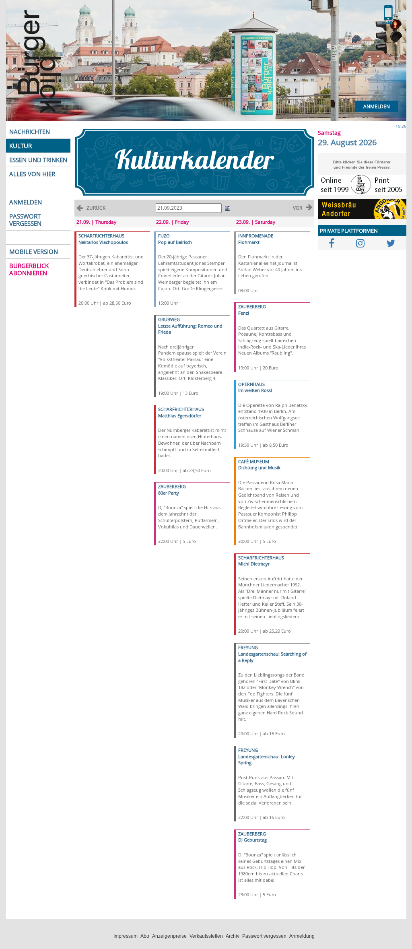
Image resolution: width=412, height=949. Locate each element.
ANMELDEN (25, 202)
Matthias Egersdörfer (179, 416)
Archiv (232, 936)
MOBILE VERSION (33, 252)
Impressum (125, 936)
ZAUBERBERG (172, 486)
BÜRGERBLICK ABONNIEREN (29, 269)
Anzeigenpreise (169, 936)
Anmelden (376, 106)
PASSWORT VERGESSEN (25, 219)
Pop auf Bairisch (175, 242)
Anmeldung (302, 936)
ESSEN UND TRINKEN (38, 160)
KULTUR (20, 146)
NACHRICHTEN (29, 132)
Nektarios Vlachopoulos (103, 242)
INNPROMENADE (255, 236)
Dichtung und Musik (259, 467)
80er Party (168, 493)
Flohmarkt (249, 242)
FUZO (164, 236)
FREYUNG (248, 647)
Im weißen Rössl (255, 390)
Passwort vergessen (264, 936)
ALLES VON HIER (32, 174)
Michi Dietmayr (254, 564)
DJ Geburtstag (252, 840)
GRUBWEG (169, 319)
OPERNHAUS (251, 384)
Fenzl (243, 313)
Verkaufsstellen (206, 936)
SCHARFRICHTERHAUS (101, 236)
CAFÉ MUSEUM (253, 461)
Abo (144, 936)
